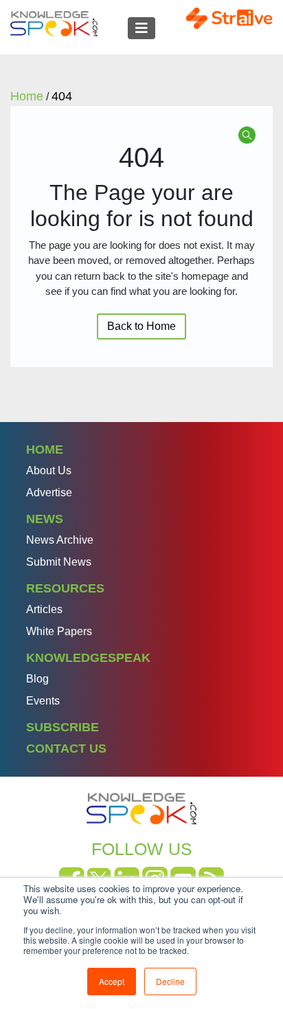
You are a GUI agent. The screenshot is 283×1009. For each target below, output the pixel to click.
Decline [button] (170, 981)
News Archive (59, 540)
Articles (44, 609)
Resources (65, 588)
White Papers (59, 631)
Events (43, 701)
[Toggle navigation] (141, 28)
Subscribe (62, 727)
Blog (37, 679)
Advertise (49, 492)
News (44, 519)
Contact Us (66, 748)
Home (44, 449)
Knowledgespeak (88, 658)
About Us (48, 470)
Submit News (58, 562)
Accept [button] (111, 981)
